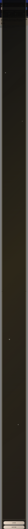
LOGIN (14, 522)
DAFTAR (14, 527)
